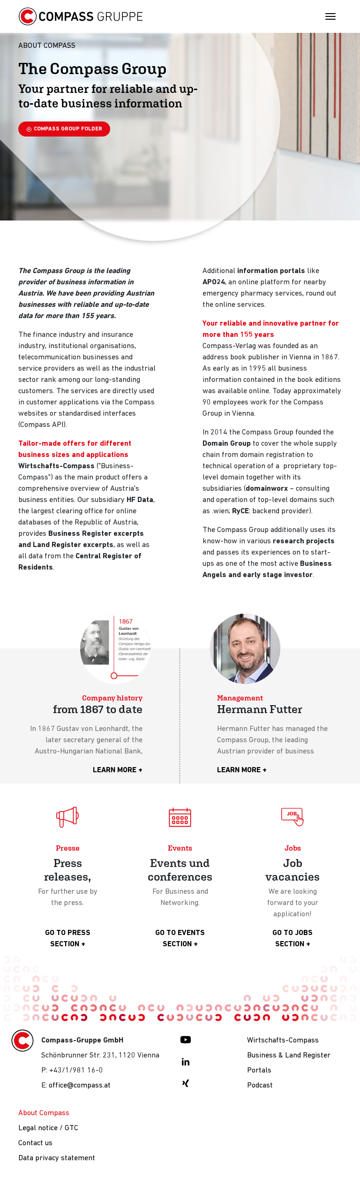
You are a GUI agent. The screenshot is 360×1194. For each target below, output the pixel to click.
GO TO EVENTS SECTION (180, 938)
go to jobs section (292, 938)
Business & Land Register (288, 1055)
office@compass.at (80, 1085)
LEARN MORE (114, 770)
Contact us (35, 1143)
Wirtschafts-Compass (283, 1040)
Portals (259, 1070)
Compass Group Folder (68, 129)
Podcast (260, 1085)
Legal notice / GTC (48, 1128)
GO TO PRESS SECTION (67, 938)
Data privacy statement (56, 1158)
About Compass (43, 1113)
